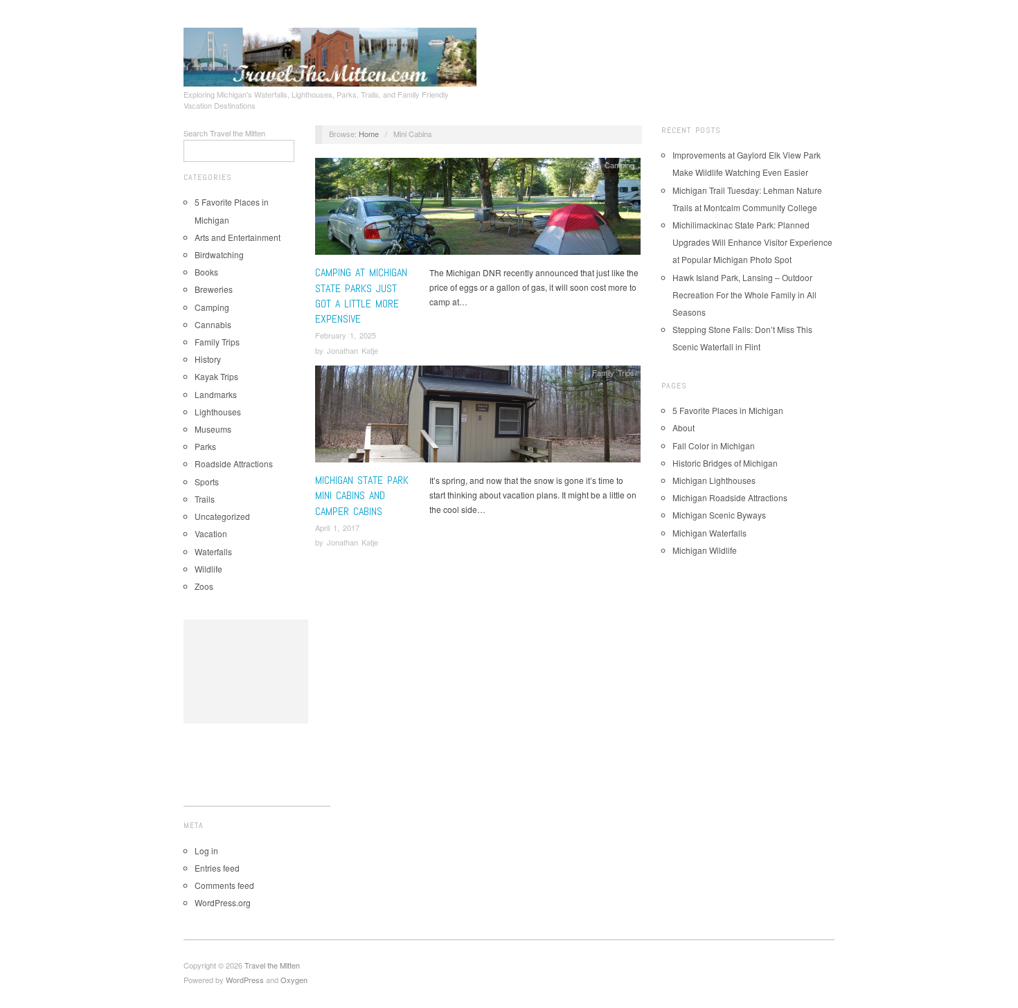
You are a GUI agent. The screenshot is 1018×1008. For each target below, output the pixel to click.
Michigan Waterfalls (709, 533)
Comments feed (224, 885)
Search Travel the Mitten (224, 132)
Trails (205, 499)
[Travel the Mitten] (330, 55)
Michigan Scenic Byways (719, 515)
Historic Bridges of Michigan (725, 463)
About (683, 427)
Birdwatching (219, 254)
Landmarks (216, 394)
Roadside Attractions (234, 463)
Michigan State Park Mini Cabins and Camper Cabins (362, 496)
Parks (205, 446)
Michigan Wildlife (704, 550)
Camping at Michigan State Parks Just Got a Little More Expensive (361, 295)
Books (206, 272)
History (208, 359)
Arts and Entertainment (237, 237)
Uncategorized (222, 516)
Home (369, 133)
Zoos (204, 586)
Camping (212, 307)
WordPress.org (223, 902)
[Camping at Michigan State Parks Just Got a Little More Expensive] (478, 210)
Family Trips (217, 342)
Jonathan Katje (352, 350)
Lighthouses (218, 411)
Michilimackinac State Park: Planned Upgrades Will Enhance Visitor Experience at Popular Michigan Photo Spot (752, 242)
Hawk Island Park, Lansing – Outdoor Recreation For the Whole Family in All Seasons (744, 294)
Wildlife (208, 569)
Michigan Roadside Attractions (729, 497)
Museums (213, 429)
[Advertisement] (246, 671)
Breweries (214, 289)
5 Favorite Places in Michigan (727, 410)
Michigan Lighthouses (714, 480)
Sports (207, 481)
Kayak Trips (216, 376)
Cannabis (213, 324)
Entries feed (217, 868)
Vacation (211, 533)
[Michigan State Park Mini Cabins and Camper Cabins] (478, 418)
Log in (206, 850)
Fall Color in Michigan (713, 445)
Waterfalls (213, 551)
